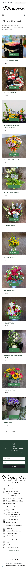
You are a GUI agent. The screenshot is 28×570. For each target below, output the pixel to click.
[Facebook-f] (3, 3)
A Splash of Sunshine (10, 258)
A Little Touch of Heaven (11, 192)
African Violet (8, 422)
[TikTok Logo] (8, 3)
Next (13, 431)
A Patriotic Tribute (9, 225)
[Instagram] (6, 3)
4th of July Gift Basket (10, 93)
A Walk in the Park (9, 390)
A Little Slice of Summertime (12, 160)
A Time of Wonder (9, 290)
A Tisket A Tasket (9, 323)
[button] (24, 15)
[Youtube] (11, 3)
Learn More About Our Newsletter (14, 453)
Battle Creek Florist (14, 550)
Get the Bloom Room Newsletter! (14, 450)
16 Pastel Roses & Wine (11, 60)
